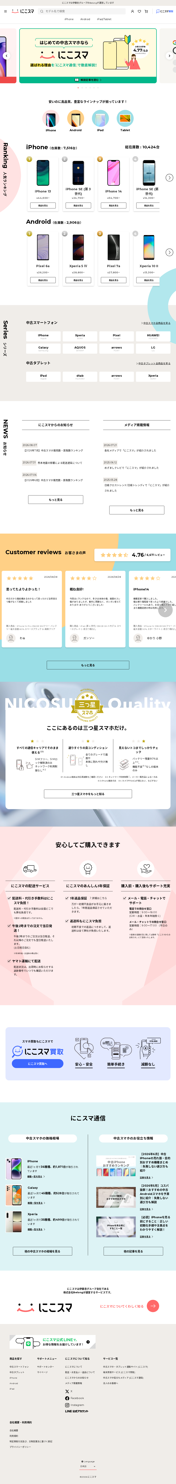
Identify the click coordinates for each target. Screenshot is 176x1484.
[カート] (146, 11)
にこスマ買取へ (37, 1063)
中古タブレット (17, 1372)
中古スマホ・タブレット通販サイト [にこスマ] (125, 1367)
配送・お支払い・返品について (80, 1372)
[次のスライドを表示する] (169, 56)
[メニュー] (5, 11)
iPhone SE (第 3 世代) (78, 191)
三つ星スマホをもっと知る (88, 794)
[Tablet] (125, 118)
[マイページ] (132, 11)
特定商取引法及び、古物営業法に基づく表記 (31, 1441)
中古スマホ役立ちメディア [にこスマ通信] (123, 1378)
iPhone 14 (113, 191)
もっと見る (56, 499)
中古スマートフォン (19, 1367)
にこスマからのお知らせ (77, 1378)
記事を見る (145, 1177)
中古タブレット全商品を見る (154, 363)
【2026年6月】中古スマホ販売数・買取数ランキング (53, 480)
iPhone (13, 1378)
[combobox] (84, 11)
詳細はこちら (99, 898)
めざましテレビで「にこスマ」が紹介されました (131, 467)
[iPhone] (50, 118)
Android (14, 1383)
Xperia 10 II (149, 266)
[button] (169, 177)
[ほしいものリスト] (139, 11)
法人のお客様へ (110, 1383)
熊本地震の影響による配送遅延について (60, 462)
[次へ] (165, 610)
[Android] (75, 118)
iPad (12, 1389)
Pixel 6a (43, 266)
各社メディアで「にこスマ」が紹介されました (130, 450)
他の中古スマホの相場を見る (42, 1251)
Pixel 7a (113, 266)
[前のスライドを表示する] (6, 56)
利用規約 (14, 1436)
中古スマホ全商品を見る (156, 323)
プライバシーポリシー (20, 1447)
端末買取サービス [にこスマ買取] (119, 1372)
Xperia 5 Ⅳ (78, 266)
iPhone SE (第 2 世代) (149, 191)
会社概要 (14, 1430)
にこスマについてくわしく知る (122, 1306)
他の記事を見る (133, 1251)
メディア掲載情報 (73, 1383)
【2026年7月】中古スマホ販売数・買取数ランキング (53, 450)
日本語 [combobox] (83, 1466)
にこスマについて (73, 1367)
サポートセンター (45, 1367)
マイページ (42, 1372)
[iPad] (100, 118)
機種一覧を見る (34, 1176)
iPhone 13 (43, 191)
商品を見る (43, 205)
